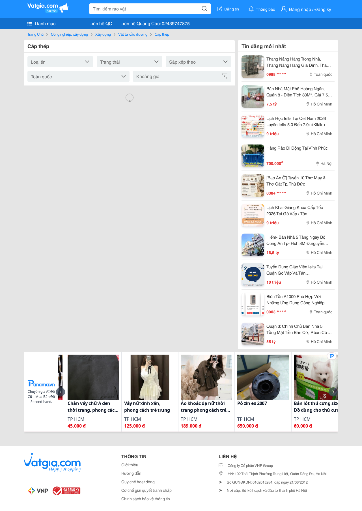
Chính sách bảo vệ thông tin (145, 498)
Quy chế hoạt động (138, 481)
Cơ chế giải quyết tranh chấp (146, 490)
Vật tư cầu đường (132, 33)
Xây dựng (103, 33)
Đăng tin (231, 9)
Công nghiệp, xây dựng (69, 33)
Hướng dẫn (131, 473)
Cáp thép (162, 33)
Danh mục (44, 23)
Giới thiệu (129, 464)
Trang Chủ (35, 33)
